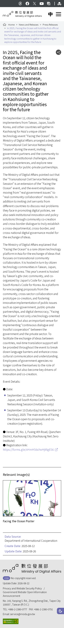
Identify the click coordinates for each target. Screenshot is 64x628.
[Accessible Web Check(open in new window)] (10, 621)
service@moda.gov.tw (22, 614)
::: (5, 2)
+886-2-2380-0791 (43, 609)
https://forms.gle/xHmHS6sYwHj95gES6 (28, 449)
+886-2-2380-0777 (17, 609)
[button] (60, 611)
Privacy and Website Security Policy (22, 588)
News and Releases (28, 24)
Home (11, 24)
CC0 (6, 578)
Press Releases (50, 24)
